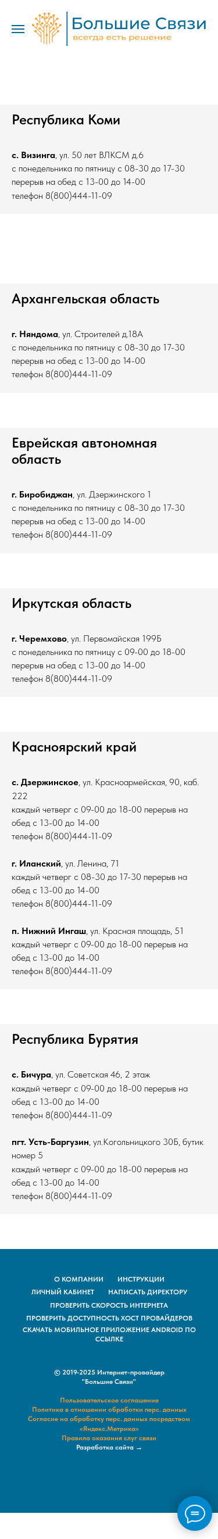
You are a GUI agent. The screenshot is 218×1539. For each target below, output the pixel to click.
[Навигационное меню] (18, 29)
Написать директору (147, 1292)
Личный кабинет (62, 1292)
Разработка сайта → (109, 1447)
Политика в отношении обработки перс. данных (109, 1409)
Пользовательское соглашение (109, 1400)
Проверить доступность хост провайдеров (109, 1318)
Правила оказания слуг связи (109, 1438)
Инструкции (141, 1279)
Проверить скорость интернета (109, 1305)
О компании (78, 1279)
